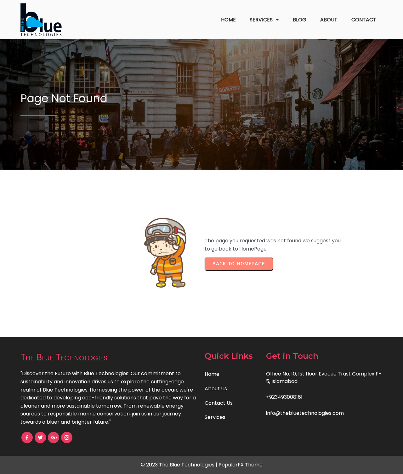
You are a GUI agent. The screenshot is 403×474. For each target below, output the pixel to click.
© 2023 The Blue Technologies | (180, 464)
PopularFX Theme (241, 464)
